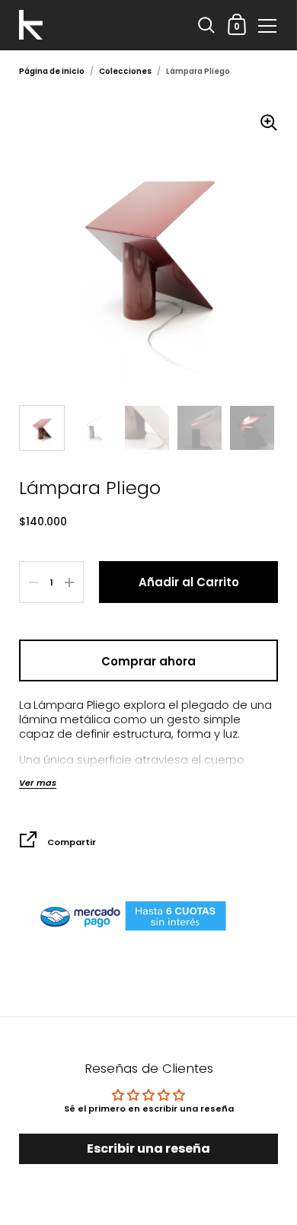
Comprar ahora (148, 661)
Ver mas (37, 783)
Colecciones (125, 71)
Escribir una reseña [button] (148, 1148)
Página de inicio (52, 71)
